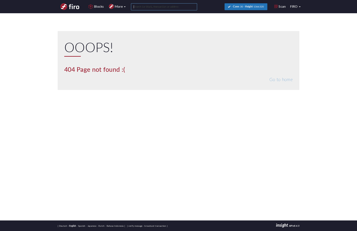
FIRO (294, 6)
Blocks (99, 6)
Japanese (91, 226)
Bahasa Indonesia (114, 226)
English (72, 226)
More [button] (119, 6)
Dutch (101, 226)
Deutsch (63, 226)
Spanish (81, 226)
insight (287, 225)
